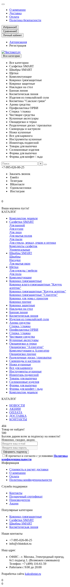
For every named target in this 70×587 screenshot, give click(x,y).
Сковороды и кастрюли (24, 361)
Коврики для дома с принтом (28, 298)
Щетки (13, 267)
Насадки (15, 260)
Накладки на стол (21, 308)
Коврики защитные (22, 305)
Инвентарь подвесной (24, 375)
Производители (19, 500)
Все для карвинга (20, 368)
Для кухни (16, 228)
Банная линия (18, 312)
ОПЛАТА (15, 412)
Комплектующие (20, 277)
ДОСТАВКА (18, 415)
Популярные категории (17, 510)
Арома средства (19, 322)
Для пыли (15, 239)
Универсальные (19, 249)
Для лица (15, 232)
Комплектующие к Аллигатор (29, 350)
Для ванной (17, 225)
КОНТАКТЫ (18, 419)
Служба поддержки (14, 486)
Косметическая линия (23, 315)
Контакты (15, 493)
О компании (17, 9)
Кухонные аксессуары (23, 340)
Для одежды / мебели (23, 270)
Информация (10, 462)
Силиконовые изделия (24, 381)
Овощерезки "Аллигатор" (26, 347)
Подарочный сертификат (26, 496)
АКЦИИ (15, 409)
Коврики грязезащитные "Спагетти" (33, 294)
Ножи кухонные (20, 364)
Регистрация (17, 45)
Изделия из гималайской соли (29, 319)
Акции (13, 503)
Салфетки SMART (21, 221)
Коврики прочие (20, 301)
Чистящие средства (22, 336)
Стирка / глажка (20, 326)
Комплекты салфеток (23, 246)
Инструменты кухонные (25, 371)
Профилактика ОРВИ (23, 329)
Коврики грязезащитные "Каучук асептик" (37, 291)
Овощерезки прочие (22, 354)
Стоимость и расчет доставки (28, 469)
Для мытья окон (19, 263)
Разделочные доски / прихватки (30, 357)
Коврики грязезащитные (25, 281)
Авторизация (18, 42)
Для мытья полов (20, 235)
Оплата (14, 16)
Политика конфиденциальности (30, 479)
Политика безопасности (25, 20)
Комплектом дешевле (23, 218)
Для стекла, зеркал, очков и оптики (32, 242)
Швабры (15, 256)
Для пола (15, 274)
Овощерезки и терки (23, 343)
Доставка (15, 13)
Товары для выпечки (23, 378)
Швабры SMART (20, 253)
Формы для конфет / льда (26, 388)
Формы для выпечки (23, 385)
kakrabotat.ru (33, 573)
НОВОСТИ (17, 405)
